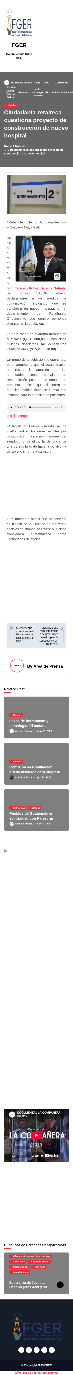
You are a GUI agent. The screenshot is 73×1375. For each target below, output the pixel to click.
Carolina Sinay (23, 777)
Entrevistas (19, 808)
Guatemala (25, 92)
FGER (19, 45)
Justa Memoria (21, 1272)
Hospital (51, 92)
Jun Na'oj (40, 1267)
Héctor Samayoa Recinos (39, 92)
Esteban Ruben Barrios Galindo (11, 92)
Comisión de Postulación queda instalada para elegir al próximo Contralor (34, 772)
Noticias (62, 92)
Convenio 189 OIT (40, 1261)
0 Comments (61, 82)
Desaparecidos (21, 1267)
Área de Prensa (48, 666)
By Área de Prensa (21, 82)
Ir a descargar (17, 416)
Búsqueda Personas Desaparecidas (31, 1256)
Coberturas (19, 1261)
